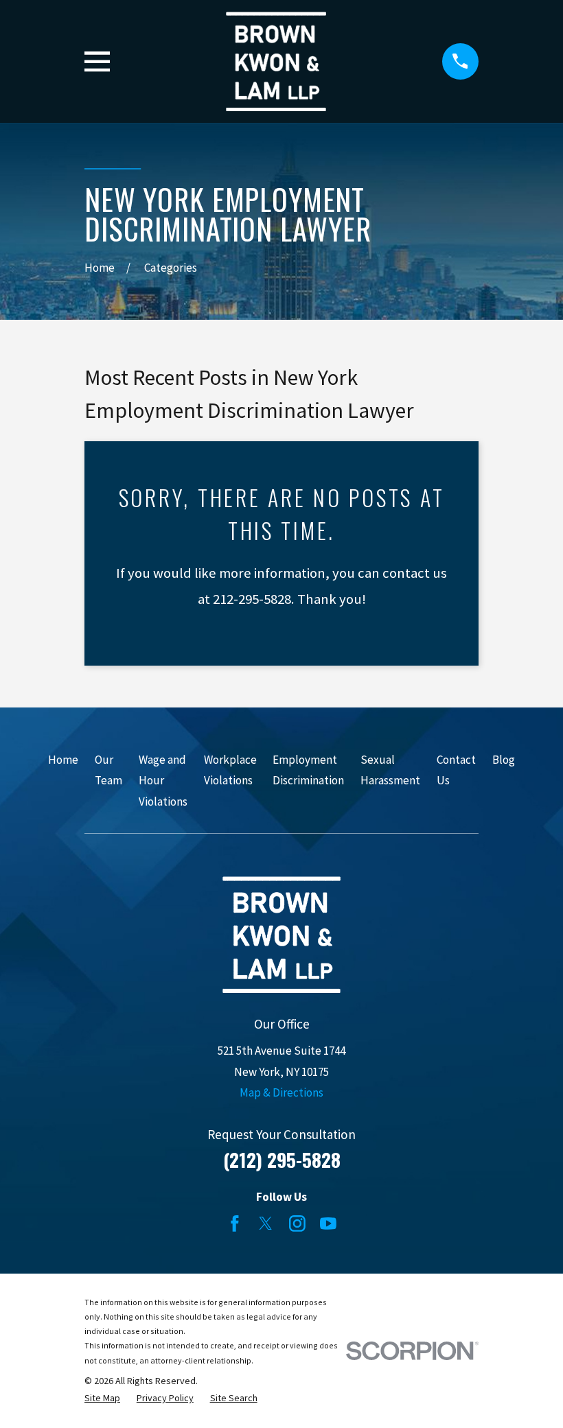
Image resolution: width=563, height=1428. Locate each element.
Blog (503, 759)
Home (63, 759)
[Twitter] (265, 1223)
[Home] (276, 61)
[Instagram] (297, 1223)
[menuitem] (102, 1398)
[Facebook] (235, 1223)
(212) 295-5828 (282, 1159)
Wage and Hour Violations (163, 780)
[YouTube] (328, 1223)
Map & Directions (281, 1092)
